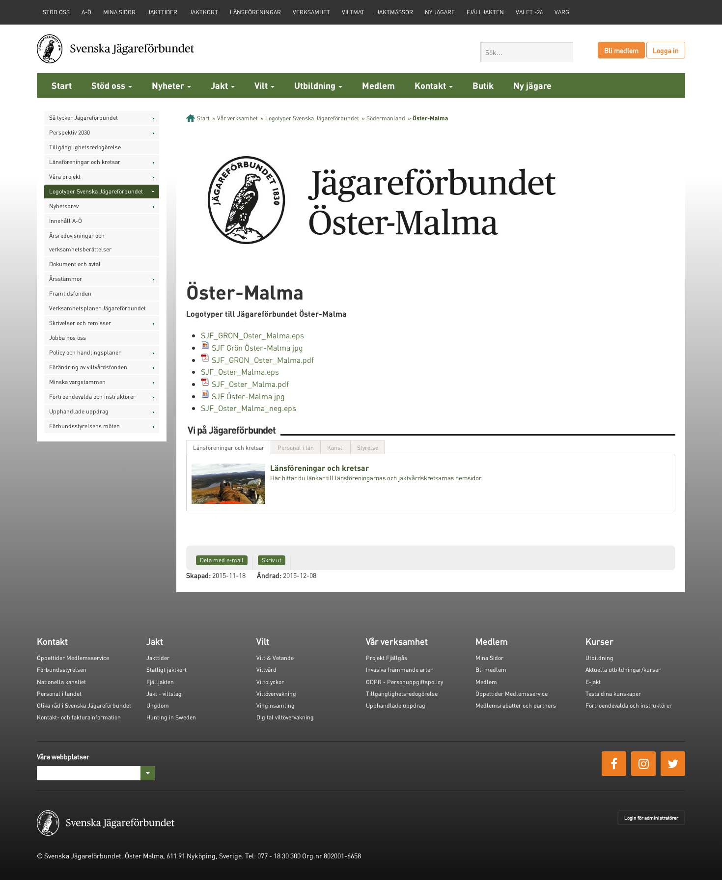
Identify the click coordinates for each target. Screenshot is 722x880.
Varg (562, 12)
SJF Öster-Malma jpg (248, 396)
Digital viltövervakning (285, 717)
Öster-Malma (430, 118)
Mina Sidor (489, 657)
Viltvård (266, 669)
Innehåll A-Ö (65, 220)
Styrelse (367, 447)
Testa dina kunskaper (613, 693)
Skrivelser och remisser (80, 323)
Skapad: (198, 575)
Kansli (335, 447)
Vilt (262, 85)
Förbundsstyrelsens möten (84, 426)
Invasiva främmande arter (399, 669)
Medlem (378, 85)
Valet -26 (529, 12)
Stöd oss (109, 85)
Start (62, 85)
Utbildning (315, 85)
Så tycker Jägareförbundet (83, 117)
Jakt (220, 85)
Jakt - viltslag (164, 693)
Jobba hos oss (67, 337)
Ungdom (157, 705)
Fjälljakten (485, 12)
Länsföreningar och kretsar (84, 161)
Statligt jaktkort (166, 669)
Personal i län (296, 447)
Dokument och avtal (75, 264)
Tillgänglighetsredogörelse (85, 147)
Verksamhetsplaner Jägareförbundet (97, 308)
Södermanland (385, 118)
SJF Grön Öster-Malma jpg (257, 347)
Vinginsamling (275, 705)
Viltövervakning (276, 693)
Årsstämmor (65, 278)
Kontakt (431, 85)
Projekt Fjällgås (386, 657)
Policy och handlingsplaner (85, 352)
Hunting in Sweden (171, 717)
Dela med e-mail (222, 560)
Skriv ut (271, 560)
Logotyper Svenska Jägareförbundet (96, 191)
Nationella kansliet (61, 682)
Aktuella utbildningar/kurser (623, 669)
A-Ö (86, 12)
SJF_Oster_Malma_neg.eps (248, 408)
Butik (483, 85)
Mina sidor (119, 12)
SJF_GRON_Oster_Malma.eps (252, 335)
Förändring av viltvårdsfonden (88, 367)
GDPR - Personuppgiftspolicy (404, 682)
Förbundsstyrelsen (61, 669)
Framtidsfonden (70, 293)
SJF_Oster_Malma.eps (240, 371)
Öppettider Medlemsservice (73, 657)
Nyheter (169, 85)
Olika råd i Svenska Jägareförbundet (84, 705)
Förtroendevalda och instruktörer (92, 396)
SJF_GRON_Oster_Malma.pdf (263, 360)
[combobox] (526, 52)
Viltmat (353, 12)
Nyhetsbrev (64, 206)
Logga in (666, 50)
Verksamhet (311, 12)
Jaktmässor (394, 12)
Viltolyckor (270, 682)
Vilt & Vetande (275, 657)
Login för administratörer (651, 818)
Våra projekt (65, 176)
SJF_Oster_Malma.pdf (250, 384)
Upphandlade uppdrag (79, 411)
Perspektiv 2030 (69, 132)
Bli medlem (621, 50)
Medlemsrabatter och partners (515, 705)
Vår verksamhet (237, 118)
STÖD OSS (56, 12)
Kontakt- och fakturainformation (79, 717)
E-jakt (593, 682)
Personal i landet (59, 693)
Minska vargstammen (77, 381)
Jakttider (162, 12)
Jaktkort (203, 12)
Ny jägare (440, 12)
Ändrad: (269, 575)
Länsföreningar (255, 12)
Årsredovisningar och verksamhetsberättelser (80, 242)
